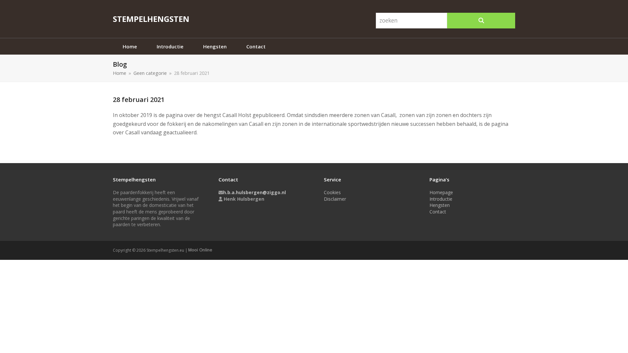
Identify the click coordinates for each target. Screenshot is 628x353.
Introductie (440, 199)
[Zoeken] (481, 20)
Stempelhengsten (151, 18)
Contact (437, 212)
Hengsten (439, 205)
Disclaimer (335, 199)
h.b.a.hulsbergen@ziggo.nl (254, 192)
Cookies (332, 192)
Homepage (441, 192)
